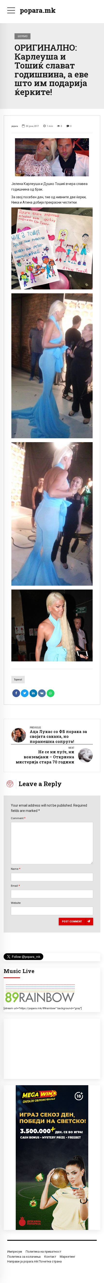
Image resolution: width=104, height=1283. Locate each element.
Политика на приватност (43, 1251)
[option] (52, 157)
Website (16, 903)
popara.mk (38, 10)
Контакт (50, 1256)
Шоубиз (23, 36)
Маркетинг (67, 1256)
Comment (18, 818)
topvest (18, 679)
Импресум (14, 1251)
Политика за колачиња (24, 1256)
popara (14, 126)
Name (15, 869)
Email (15, 885)
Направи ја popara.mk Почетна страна (34, 1261)
